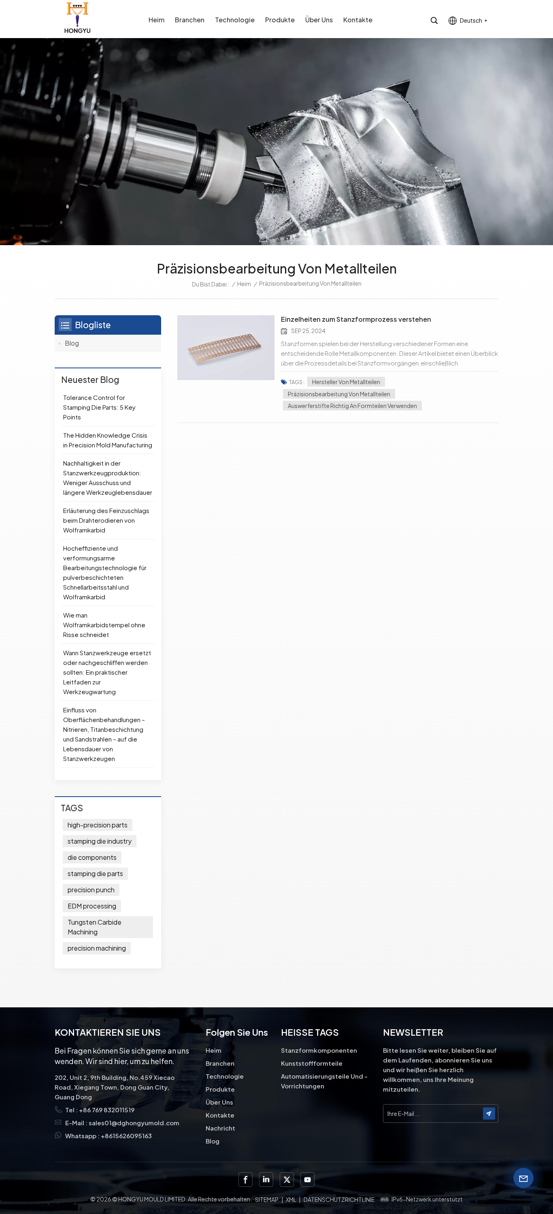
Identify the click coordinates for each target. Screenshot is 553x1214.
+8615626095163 (126, 1135)
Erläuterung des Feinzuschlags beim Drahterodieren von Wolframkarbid (106, 520)
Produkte (280, 19)
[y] (307, 1179)
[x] (287, 1179)
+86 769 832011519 (106, 1110)
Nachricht (220, 1128)
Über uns (319, 19)
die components (92, 857)
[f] (245, 1179)
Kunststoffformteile (311, 1063)
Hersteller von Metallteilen (346, 381)
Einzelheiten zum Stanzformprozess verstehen (356, 319)
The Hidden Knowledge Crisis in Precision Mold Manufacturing (107, 440)
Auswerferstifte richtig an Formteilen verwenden (352, 405)
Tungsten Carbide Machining (94, 927)
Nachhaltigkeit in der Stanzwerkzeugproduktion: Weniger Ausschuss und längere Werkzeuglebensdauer (107, 477)
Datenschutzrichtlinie (339, 1199)
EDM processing (92, 906)
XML (291, 1199)
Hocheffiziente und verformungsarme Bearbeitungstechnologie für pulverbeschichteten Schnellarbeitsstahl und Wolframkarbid (105, 572)
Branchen (189, 19)
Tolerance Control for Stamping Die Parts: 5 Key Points (99, 407)
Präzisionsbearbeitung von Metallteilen (339, 394)
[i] (266, 1179)
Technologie (235, 19)
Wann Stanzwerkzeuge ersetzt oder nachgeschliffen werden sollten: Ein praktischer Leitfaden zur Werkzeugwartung (107, 672)
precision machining (97, 948)
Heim (156, 19)
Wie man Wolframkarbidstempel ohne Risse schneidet (104, 624)
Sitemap (267, 1199)
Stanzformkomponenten (319, 1050)
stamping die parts (95, 873)
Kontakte (357, 19)
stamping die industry (100, 841)
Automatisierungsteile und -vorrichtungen (324, 1081)
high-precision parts (98, 825)
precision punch (91, 889)
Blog (72, 343)
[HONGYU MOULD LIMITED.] (77, 17)
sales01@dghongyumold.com (134, 1122)
